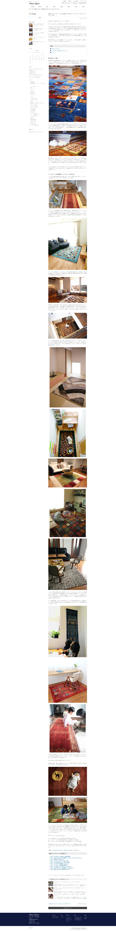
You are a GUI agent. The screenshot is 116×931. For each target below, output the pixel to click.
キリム (31, 96)
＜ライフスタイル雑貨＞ (34, 106)
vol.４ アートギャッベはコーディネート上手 (59, 860)
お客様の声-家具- (33, 71)
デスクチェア (32, 122)
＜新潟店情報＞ (32, 82)
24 (30, 59)
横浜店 (85, 918)
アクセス (85, 917)
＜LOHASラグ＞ (78, 875)
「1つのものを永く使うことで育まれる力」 (60, 850)
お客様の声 (31, 70)
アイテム (62, 917)
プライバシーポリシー (83, 1)
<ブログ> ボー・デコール (78, 917)
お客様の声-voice (32, 73)
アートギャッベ (55, 875)
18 (32, 58)
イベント (73, 875)
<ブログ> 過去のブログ (77, 919)
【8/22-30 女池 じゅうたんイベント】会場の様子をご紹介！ (38, 29)
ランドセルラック (33, 116)
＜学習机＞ (32, 118)
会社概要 (64, 1)
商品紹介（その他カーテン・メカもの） (37, 103)
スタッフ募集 (75, 1)
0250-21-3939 (83, 2)
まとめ (53, 52)
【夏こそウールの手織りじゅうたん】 (35, 69)
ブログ (83, 875)
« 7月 (30, 62)
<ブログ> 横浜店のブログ (78, 918)
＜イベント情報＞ (33, 86)
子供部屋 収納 (33, 123)
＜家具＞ (31, 87)
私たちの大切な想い (55, 917)
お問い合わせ (31, 927)
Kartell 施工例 (32, 110)
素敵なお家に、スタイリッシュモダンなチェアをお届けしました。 (59, 903)
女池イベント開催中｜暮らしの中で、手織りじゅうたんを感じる (38, 24)
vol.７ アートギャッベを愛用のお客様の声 (59, 865)
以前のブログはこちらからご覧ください (36, 131)
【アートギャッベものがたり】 (34, 76)
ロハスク (67, 921)
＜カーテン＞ (32, 100)
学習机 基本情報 (33, 119)
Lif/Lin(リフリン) (68, 919)
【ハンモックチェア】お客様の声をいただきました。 (38, 33)
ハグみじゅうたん (33, 97)
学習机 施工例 (33, 121)
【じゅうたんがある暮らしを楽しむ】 (35, 74)
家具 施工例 (32, 92)
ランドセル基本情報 (34, 113)
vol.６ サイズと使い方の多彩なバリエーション (60, 863)
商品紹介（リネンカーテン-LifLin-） (36, 102)
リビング (32, 90)
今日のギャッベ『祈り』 (82, 903)
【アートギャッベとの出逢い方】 (65, 875)
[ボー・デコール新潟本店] (34, 916)
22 (41, 58)
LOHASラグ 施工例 (34, 99)
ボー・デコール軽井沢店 (34, 125)
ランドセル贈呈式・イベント (35, 115)
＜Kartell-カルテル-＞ (33, 108)
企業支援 (69, 1)
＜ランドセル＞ (32, 112)
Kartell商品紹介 (33, 109)
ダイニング (32, 89)
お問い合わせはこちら (67, 908)
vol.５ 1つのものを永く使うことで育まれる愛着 (60, 862)
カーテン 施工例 (33, 105)
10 (30, 56)
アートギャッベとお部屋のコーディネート (60, 50)
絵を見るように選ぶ (55, 48)
